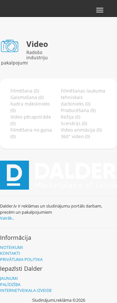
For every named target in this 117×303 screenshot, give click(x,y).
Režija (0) (70, 117)
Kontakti (10, 253)
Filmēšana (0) (24, 91)
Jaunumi (9, 278)
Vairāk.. (7, 218)
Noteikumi (11, 247)
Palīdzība (10, 284)
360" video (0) (75, 136)
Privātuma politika (21, 259)
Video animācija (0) (81, 130)
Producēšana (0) (78, 110)
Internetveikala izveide (26, 290)
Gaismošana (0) (27, 97)
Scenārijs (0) (74, 123)
